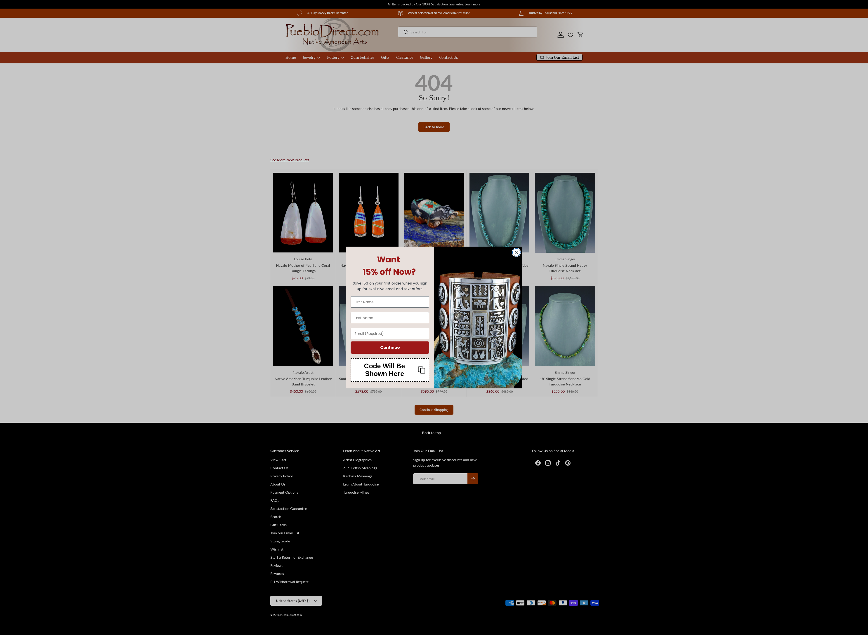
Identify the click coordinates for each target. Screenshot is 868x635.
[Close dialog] (516, 252)
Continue (390, 347)
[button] (390, 370)
